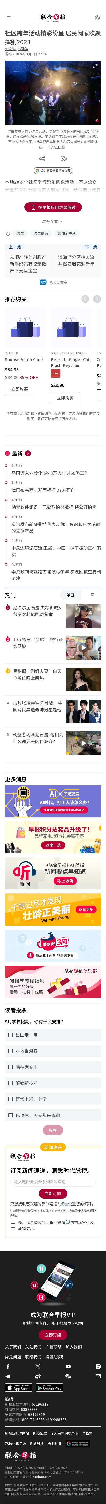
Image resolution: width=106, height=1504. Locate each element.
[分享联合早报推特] (38, 1366)
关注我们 (33, 1347)
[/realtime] (28, 453)
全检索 (87, 1433)
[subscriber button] (97, 18)
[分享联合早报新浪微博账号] (38, 1376)
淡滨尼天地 (67, 233)
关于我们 (13, 1347)
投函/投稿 (54, 1357)
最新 (17, 453)
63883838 (29, 1409)
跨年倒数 (41, 233)
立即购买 (19, 389)
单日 (70, 595)
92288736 (58, 1419)
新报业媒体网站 (17, 1433)
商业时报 (54, 1443)
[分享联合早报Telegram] (8, 1376)
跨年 (20, 233)
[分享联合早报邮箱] (98, 1376)
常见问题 (13, 1357)
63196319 (40, 1404)
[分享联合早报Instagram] (98, 1366)
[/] (53, 18)
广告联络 (53, 1347)
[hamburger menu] (8, 18)
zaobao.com (42, 1476)
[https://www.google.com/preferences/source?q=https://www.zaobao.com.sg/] (77, 1444)
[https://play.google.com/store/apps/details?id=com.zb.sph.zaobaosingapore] (49, 1387)
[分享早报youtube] (68, 1366)
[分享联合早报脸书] (8, 1366)
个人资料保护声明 (64, 1433)
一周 (91, 595)
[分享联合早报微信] (68, 1376)
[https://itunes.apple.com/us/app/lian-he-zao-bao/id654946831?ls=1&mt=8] (18, 1387)
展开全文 (50, 221)
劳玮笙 (23, 48)
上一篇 (15, 247)
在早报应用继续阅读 (57, 207)
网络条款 (40, 1433)
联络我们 (33, 1357)
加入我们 (74, 1347)
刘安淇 (10, 48)
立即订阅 (53, 1335)
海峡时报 (37, 1443)
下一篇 (91, 247)
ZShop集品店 (15, 1443)
